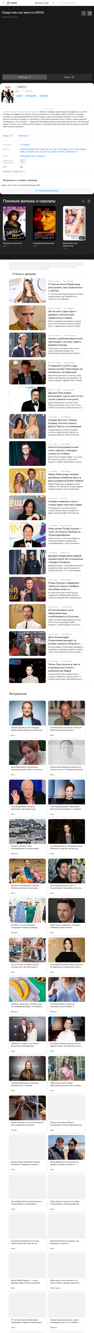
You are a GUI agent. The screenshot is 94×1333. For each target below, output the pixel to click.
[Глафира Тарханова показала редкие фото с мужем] (27, 1074)
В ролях (6, 149)
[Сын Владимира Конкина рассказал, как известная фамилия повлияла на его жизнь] (27, 798)
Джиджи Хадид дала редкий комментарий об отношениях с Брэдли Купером (65, 559)
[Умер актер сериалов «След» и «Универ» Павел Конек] (66, 916)
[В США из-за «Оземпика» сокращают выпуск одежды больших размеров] (27, 916)
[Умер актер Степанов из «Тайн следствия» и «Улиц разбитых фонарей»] (66, 1193)
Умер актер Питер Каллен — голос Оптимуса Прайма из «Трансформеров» (65, 531)
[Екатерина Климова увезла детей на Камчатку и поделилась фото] (66, 956)
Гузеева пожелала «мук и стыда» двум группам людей (65, 503)
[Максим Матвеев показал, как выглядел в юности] (66, 1232)
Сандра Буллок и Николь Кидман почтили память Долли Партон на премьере (64, 423)
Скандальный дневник (43, 243)
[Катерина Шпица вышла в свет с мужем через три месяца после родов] (66, 1035)
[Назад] (83, 201)
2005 (17, 91)
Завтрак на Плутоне (12, 243)
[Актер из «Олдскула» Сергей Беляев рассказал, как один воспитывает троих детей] (27, 877)
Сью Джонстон (32, 151)
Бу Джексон (45, 151)
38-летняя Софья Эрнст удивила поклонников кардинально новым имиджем (62, 314)
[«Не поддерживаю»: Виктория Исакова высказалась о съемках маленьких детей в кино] (66, 798)
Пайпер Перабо (27, 149)
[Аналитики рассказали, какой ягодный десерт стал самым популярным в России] (66, 1311)
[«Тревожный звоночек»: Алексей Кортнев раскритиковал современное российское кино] (66, 719)
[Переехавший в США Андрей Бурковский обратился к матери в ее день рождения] (27, 719)
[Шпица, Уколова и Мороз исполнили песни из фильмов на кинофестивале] (66, 1114)
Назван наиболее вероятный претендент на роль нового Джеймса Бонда (65, 341)
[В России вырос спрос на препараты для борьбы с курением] (66, 995)
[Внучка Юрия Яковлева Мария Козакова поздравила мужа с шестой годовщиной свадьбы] (27, 1153)
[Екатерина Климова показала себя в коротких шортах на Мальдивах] (27, 1232)
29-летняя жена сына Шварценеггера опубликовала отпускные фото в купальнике (63, 613)
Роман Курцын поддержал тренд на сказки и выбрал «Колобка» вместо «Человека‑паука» (63, 586)
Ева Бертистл (71, 151)
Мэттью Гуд (51, 149)
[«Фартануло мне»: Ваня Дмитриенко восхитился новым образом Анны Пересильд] (66, 1074)
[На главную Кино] (13, 3)
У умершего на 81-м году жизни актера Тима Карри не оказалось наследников (65, 369)
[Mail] (8, 3)
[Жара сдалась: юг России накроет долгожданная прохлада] (27, 1114)
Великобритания (27, 156)
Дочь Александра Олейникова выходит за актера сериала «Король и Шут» (64, 640)
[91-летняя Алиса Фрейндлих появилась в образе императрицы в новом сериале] (27, 1311)
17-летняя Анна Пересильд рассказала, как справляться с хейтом (65, 287)
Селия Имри (62, 149)
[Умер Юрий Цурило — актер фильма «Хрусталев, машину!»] (27, 1272)
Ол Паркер (25, 145)
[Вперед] (89, 201)
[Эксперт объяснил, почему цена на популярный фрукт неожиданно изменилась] (27, 995)
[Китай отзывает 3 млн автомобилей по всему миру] (27, 837)
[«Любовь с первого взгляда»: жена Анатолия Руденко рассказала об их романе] (27, 1035)
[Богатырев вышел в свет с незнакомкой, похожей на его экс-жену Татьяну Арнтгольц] (66, 877)
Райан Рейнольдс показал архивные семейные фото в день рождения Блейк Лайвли (65, 477)
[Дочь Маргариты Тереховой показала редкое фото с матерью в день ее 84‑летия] (27, 758)
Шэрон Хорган (58, 151)
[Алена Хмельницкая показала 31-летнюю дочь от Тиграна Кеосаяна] (66, 758)
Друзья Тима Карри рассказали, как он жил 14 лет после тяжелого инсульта (65, 396)
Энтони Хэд (74, 149)
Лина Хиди (40, 149)
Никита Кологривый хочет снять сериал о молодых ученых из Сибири (63, 450)
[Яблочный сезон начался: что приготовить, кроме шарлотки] (66, 1272)
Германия (40, 156)
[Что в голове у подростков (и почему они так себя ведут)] (27, 956)
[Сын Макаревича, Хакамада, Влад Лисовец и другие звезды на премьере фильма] (66, 837)
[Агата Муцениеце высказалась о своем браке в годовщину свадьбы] (27, 1193)
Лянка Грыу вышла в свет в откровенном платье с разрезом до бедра (64, 667)
